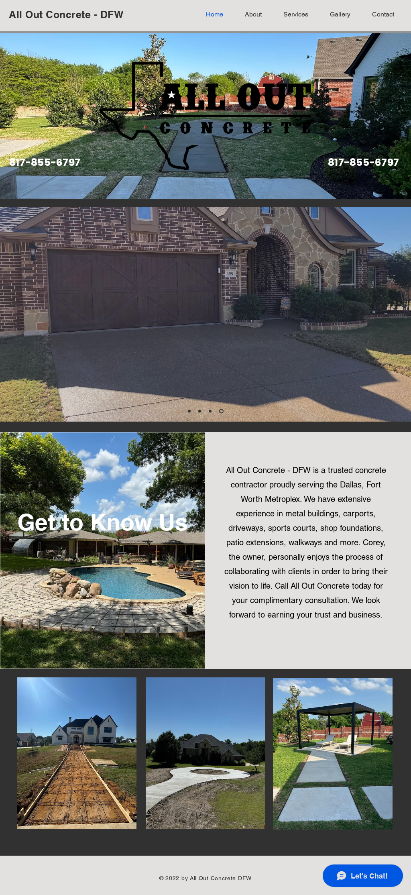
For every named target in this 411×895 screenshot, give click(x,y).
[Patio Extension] (199, 411)
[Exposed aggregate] (210, 411)
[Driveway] (189, 411)
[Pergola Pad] (221, 411)
